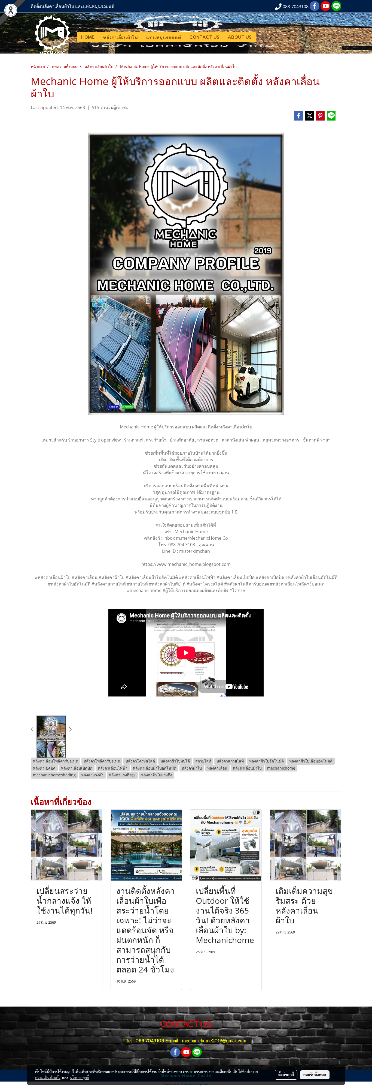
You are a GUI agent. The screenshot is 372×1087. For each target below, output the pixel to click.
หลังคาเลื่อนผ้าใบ (120, 37)
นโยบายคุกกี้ (79, 1077)
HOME (87, 37)
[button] (264, 37)
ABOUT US (240, 37)
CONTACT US (204, 37)
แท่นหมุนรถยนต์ (163, 37)
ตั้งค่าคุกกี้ (286, 1074)
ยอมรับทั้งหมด (314, 1074)
